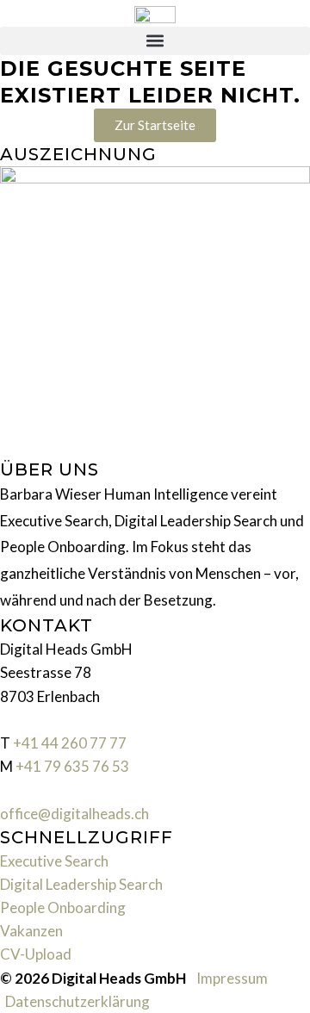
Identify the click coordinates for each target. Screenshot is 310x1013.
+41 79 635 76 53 (72, 766)
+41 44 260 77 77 (70, 743)
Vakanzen (31, 931)
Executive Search (54, 861)
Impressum (232, 978)
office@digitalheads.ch (74, 814)
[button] (155, 41)
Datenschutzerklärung (77, 1001)
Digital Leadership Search (81, 884)
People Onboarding (63, 907)
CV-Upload (35, 954)
